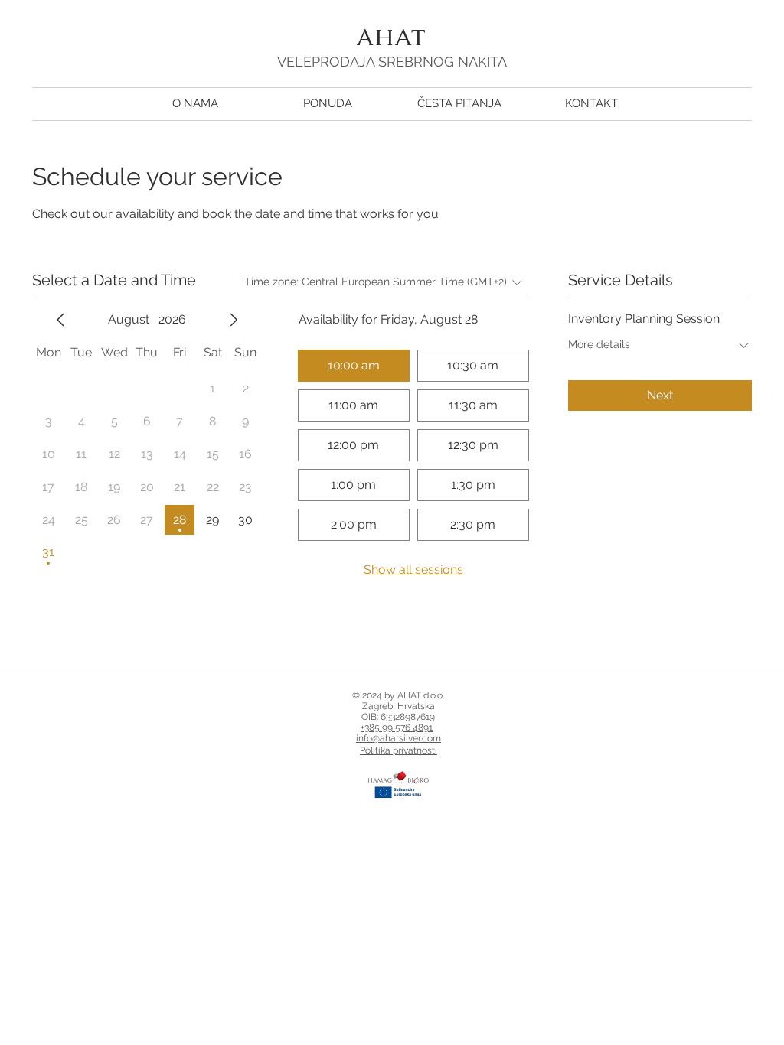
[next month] (233, 320)
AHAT (391, 37)
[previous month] (60, 320)
